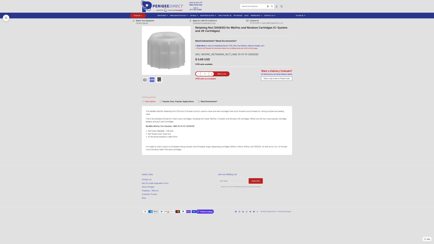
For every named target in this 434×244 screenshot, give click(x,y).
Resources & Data (207, 15)
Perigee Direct (271, 211)
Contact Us (268, 15)
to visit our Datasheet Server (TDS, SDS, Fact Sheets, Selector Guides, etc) (229, 46)
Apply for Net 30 (224, 15)
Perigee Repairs (142, 23)
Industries (162, 15)
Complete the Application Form (204, 23)
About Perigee (148, 187)
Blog (246, 15)
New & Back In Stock (178, 15)
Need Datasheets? (209, 101)
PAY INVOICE (238, 15)
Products (137, 15)
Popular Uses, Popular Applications (178, 101)
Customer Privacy (149, 194)
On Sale (193, 15)
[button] (268, 6)
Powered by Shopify (284, 211)
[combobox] (257, 6)
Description (150, 101)
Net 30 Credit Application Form (155, 183)
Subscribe (256, 181)
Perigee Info (255, 15)
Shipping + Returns (150, 190)
